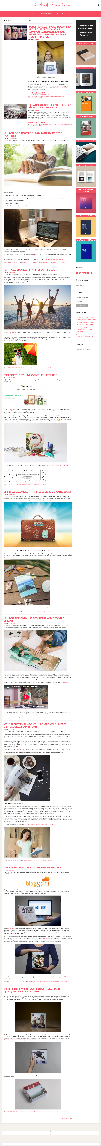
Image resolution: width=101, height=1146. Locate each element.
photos (50, 1111)
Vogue (50, 1134)
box (21, 484)
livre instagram (48, 611)
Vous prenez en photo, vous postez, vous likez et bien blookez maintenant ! (35, 725)
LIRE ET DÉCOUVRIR (12, 717)
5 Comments (54, 717)
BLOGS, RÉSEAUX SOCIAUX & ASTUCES (16, 367)
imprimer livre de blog (42, 367)
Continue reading (37, 93)
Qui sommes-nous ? (60, 1143)
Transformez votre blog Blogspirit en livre (32, 867)
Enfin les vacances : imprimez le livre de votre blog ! (37, 491)
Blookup (37, 981)
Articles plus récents (67, 1118)
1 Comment (44, 484)
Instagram (56, 96)
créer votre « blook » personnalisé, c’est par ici (42, 608)
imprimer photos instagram (48, 96)
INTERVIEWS (46, 94)
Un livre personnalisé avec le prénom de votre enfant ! (34, 619)
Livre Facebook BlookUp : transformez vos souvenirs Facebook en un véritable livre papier (86, 319)
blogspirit (33, 981)
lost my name (47, 717)
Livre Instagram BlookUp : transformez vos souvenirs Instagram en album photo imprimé (86, 329)
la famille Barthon (60, 87)
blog (24, 262)
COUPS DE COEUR (12, 484)
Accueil (34, 13)
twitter (42, 125)
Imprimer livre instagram (36, 96)
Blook (26, 262)
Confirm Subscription (41, 1143)
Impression (63, 94)
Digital (29, 860)
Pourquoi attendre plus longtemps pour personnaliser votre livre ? (20, 1039)
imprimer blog (41, 262)
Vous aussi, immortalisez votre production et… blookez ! (39, 824)
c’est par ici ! (64, 682)
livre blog (58, 981)
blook (31, 254)
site (11, 409)
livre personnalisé (55, 611)
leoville (60, 96)
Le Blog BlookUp (50, 3)
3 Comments (63, 611)
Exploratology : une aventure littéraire (30, 375)
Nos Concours (51, 1143)
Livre (52, 262)
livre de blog (56, 262)
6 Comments (49, 860)
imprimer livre (50, 124)
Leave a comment (38, 97)
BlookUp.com (46, 13)
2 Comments (62, 262)
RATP (40, 125)
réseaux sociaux (56, 1111)
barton (54, 94)
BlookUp (9, 140)
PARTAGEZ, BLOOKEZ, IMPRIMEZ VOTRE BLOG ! (30, 269)
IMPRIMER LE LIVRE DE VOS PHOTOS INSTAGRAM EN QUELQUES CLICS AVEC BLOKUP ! (33, 990)
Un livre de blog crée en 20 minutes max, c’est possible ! (33, 134)
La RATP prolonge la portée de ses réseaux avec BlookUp (49, 106)
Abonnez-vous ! (82, 305)
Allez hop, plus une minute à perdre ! (55, 259)
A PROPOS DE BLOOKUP (62, 13)
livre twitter (35, 125)
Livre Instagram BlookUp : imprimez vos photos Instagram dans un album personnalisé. (86, 324)
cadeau (24, 484)
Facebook (58, 94)
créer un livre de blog (32, 262)
